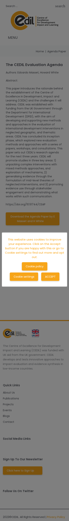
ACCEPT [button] (50, 277)
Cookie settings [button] (24, 277)
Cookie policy (35, 266)
